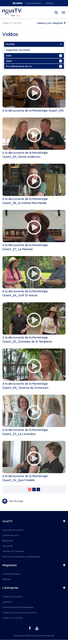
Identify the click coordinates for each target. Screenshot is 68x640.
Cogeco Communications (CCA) (19, 612)
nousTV (7, 521)
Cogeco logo (17, 3)
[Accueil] (11, 12)
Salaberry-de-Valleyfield (50, 23)
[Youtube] (37, 628)
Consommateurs (33, 3)
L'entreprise (10, 588)
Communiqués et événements (18, 607)
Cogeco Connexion (12, 596)
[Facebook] (30, 628)
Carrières (7, 601)
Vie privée (7, 545)
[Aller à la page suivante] (38, 489)
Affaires (49, 3)
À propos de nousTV (13, 529)
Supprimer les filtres (18, 50)
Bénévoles (7, 540)
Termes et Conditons (13, 551)
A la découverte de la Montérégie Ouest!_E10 (33, 110)
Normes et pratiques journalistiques (21, 556)
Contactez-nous (10, 535)
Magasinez (9, 565)
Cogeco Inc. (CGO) (12, 617)
